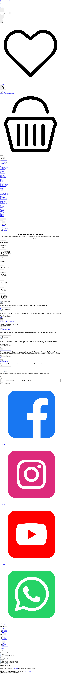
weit (3, 259)
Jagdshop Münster (4, 631)
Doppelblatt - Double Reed (7, 251)
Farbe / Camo (2, 245)
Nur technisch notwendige (4, 672)
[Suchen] (10, 13)
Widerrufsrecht (4, 644)
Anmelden (1, 91)
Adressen (10, 93)
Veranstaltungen (4, 639)
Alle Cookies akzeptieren (16, 672)
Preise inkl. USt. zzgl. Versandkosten (5, 316)
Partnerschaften (4, 629)
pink (3, 248)
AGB (24, 380)
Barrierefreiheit (4, 647)
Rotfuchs (4, 291)
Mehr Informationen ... (28, 671)
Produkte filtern (4, 240)
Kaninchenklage (5, 296)
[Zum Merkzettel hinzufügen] (1, 303)
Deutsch (4, 157)
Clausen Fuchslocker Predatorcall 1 (5, 329)
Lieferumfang (2, 261)
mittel (4, 258)
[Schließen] (0, 673)
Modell (2, 280)
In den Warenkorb (3, 326)
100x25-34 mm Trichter (6, 278)
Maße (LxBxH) (3, 272)
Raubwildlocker (5, 299)
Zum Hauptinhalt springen (4, 0)
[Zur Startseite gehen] (3, 7)
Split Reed (4, 254)
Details (1, 308)
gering (4, 257)
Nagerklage (4, 298)
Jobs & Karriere (4, 630)
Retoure (3, 636)
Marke (2, 265)
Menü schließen (4, 219)
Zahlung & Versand (5, 645)
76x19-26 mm (5, 275)
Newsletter (3, 637)
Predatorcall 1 (5, 282)
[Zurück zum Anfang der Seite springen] (1, 670)
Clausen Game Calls (6, 267)
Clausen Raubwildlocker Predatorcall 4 (5, 350)
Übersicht (1, 93)
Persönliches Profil (6, 93)
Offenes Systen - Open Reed (7, 253)
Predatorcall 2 (5, 283)
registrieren (3, 92)
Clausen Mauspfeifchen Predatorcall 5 (5, 339)
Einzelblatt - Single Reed (6, 252)
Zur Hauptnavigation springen (18, 0)
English (3, 158)
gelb (3, 247)
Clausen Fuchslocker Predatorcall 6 (5, 311)
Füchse (4, 289)
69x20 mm (4, 274)
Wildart (2, 287)
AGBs (3, 643)
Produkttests (4, 638)
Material (2, 269)
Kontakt (3, 632)
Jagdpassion (4, 628)
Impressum (3, 648)
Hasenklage (5, 295)
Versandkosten (15, 668)
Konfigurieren (10, 672)
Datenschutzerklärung (5, 646)
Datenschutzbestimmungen (9, 380)
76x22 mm (4, 276)
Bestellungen (13, 93)
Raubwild (4, 290)
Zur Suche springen (11, 0)
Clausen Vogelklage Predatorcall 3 (5, 361)
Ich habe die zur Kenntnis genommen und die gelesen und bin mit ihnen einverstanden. (19, 380)
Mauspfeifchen (5, 297)
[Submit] (0, 376)
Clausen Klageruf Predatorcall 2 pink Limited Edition (7, 321)
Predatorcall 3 (5, 284)
